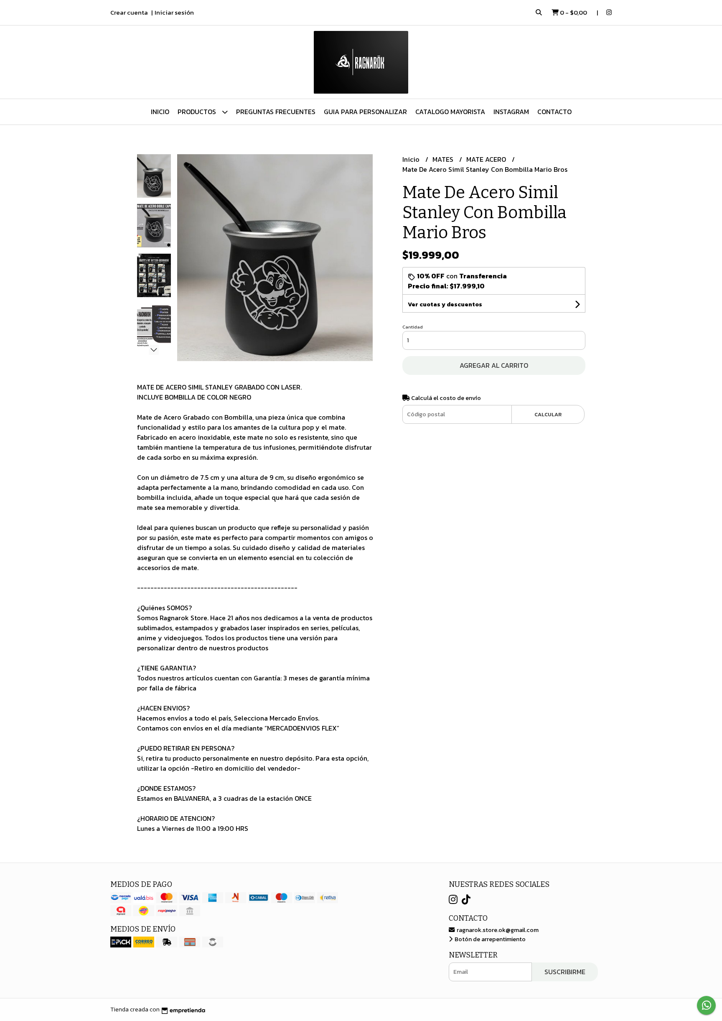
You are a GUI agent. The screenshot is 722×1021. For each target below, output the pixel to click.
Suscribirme (564, 972)
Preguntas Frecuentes (275, 112)
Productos (198, 112)
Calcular (548, 414)
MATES (443, 159)
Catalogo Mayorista (450, 112)
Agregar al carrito (494, 365)
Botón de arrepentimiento (489, 939)
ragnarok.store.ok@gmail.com (497, 929)
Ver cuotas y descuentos (445, 304)
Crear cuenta (129, 12)
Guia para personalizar (365, 112)
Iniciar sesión (174, 12)
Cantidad (412, 326)
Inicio (160, 112)
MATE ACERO (487, 159)
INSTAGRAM (511, 112)
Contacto (554, 112)
